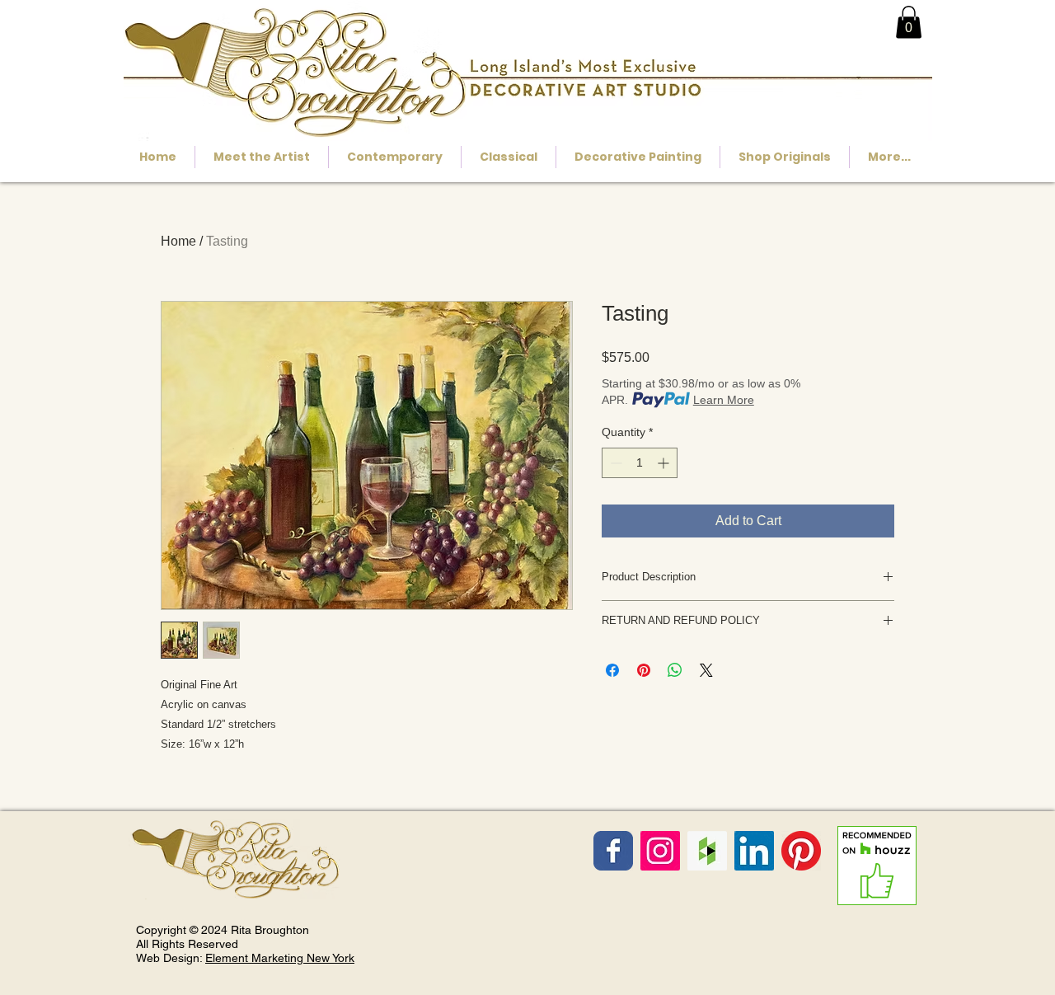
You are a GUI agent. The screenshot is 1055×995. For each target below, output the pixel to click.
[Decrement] (614, 462)
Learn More (723, 399)
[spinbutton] (639, 462)
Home (178, 241)
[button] (908, 22)
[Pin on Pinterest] (644, 670)
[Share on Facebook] (612, 670)
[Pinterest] (801, 851)
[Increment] (664, 462)
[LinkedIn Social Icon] (754, 851)
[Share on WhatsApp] (675, 670)
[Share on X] (706, 670)
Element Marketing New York (279, 957)
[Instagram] (660, 851)
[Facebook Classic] (613, 851)
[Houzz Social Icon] (707, 851)
